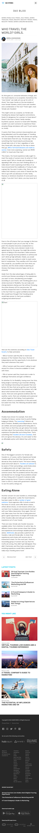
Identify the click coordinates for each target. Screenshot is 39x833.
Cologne (27, 770)
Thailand (16, 751)
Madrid (27, 751)
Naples (27, 754)
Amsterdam (17, 768)
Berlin (15, 778)
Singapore (16, 752)
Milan (15, 775)
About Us (4, 751)
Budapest (28, 773)
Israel (26, 777)
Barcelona (16, 773)
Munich (27, 767)
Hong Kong (28, 764)
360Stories (10, 533)
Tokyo (15, 760)
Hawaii (27, 768)
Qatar (26, 780)
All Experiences (6, 754)
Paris (15, 754)
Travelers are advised (27, 464)
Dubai (15, 755)
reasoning (20, 421)
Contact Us (5, 755)
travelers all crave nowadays (22, 435)
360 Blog (19, 10)
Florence (27, 752)
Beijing (27, 760)
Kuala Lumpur (17, 759)
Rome (15, 762)
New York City (17, 757)
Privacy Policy (5, 723)
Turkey (15, 780)
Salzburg (27, 775)
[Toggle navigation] (35, 3)
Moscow (27, 772)
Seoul (26, 781)
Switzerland (28, 765)
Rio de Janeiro (18, 781)
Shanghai (16, 770)
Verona (27, 757)
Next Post (29, 557)
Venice (27, 755)
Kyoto (26, 762)
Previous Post (11, 557)
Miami (15, 767)
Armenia (27, 759)
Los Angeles (17, 772)
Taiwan (16, 764)
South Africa (28, 778)
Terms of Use (15, 723)
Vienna (15, 777)
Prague (16, 765)
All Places (4, 752)
